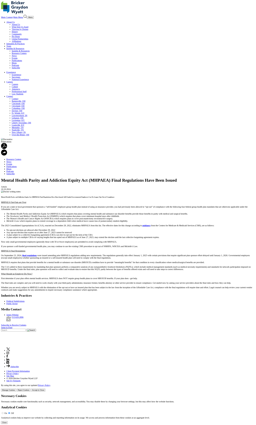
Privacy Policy (12, 373)
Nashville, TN (18, 130)
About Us (10, 22)
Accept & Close (38, 390)
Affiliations (16, 41)
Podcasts (15, 65)
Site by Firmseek (13, 381)
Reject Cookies (23, 390)
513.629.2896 (17, 317)
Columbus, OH (18, 108)
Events (14, 58)
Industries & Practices (15, 44)
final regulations (29, 255)
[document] (128, 409)
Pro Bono (16, 36)
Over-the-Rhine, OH (20, 135)
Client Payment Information (18, 371)
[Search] (25, 17)
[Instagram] (7, 353)
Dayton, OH (17, 111)
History (15, 32)
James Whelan (12, 315)
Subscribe (16, 68)
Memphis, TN (18, 127)
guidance (146, 225)
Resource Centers (19, 53)
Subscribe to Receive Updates (13, 325)
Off (12, 413)
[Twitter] (8, 350)
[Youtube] (7, 363)
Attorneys (16, 89)
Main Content (7, 17)
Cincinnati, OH (18, 103)
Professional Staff (19, 91)
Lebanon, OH (17, 118)
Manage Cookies (8, 390)
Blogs (14, 63)
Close (4, 423)
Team (8, 46)
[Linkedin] (7, 360)
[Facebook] (7, 357)
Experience (11, 72)
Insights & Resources (15, 48)
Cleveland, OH (18, 106)
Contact (9, 96)
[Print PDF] (4, 148)
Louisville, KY (18, 125)
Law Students (17, 94)
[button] (4, 155)
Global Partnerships (20, 39)
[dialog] (128, 387)
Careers (9, 82)
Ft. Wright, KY (18, 113)
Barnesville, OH (18, 101)
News (14, 56)
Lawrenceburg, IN (19, 115)
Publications (17, 60)
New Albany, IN (19, 132)
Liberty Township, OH (21, 123)
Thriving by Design (20, 29)
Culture (15, 87)
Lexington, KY (18, 120)
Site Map (10, 376)
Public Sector (12, 303)
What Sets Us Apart (20, 27)
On (5, 413)
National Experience (20, 79)
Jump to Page (6, 327)
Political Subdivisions (15, 301)
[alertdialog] (128, 409)
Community (17, 34)
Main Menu (18, 17)
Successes (16, 77)
